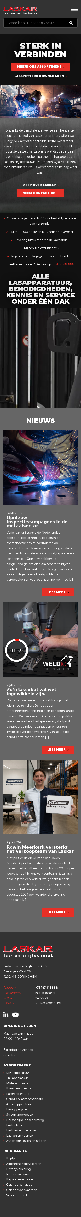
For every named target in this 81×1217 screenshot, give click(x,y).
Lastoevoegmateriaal (21, 1130)
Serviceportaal (16, 1195)
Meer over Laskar (39, 185)
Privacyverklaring (18, 1169)
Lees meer (56, 592)
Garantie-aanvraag (19, 1184)
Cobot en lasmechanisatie (25, 1099)
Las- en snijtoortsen (20, 1135)
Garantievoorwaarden (21, 1190)
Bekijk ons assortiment (40, 66)
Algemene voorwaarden (23, 1164)
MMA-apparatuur (18, 1083)
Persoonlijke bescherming (25, 1120)
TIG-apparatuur (17, 1078)
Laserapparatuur (17, 1094)
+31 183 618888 (46, 987)
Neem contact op (39, 193)
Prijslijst (11, 1158)
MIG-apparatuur (17, 1073)
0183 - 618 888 (63, 264)
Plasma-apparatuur (20, 1088)
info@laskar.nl (45, 993)
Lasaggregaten (17, 1109)
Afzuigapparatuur (18, 1104)
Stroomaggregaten (20, 1114)
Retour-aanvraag (18, 1174)
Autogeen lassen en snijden (26, 1141)
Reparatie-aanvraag (20, 1179)
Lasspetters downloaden (39, 76)
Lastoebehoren (17, 1125)
